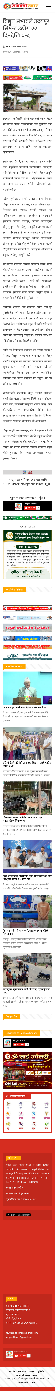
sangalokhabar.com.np (26, 1375)
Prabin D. (34, 1382)
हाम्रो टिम (12, 1371)
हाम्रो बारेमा (22, 1371)
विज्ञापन (32, 1371)
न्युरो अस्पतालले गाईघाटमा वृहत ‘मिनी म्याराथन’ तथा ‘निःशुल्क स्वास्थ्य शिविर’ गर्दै (27, 878)
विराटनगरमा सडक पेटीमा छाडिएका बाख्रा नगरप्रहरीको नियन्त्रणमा (23, 819)
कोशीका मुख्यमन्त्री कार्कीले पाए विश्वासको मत (24, 707)
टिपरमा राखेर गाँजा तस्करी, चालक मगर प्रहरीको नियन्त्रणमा (26, 932)
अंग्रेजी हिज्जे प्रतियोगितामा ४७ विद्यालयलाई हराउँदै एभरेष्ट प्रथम (27, 764)
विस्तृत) (34, 1182)
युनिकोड (41, 1371)
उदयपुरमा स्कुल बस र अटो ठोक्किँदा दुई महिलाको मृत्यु (26, 991)
